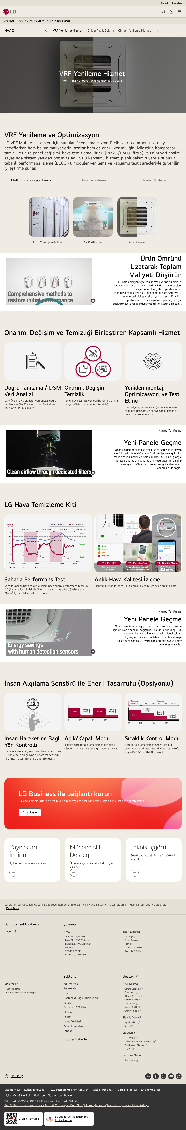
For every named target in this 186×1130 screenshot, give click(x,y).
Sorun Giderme (131, 999)
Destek (128, 976)
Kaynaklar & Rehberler (75, 954)
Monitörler (11, 984)
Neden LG (10, 931)
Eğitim (67, 1016)
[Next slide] (155, 30)
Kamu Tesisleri (72, 1021)
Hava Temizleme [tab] (93, 180)
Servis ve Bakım (35, 20)
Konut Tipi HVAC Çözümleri (77, 940)
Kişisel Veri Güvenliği (17, 1095)
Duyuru (127, 1048)
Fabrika (67, 1031)
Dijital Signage (131, 940)
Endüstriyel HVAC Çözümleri (78, 944)
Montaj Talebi (130, 1007)
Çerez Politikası (127, 1089)
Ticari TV (128, 944)
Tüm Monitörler (13, 989)
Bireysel (164, 3)
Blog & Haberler (75, 1039)
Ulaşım (67, 1012)
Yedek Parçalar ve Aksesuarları (138, 1041)
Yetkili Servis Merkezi (134, 1045)
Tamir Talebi (129, 1003)
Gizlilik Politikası (103, 1089)
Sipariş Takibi (130, 1022)
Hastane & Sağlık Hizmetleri (80, 998)
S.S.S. (126, 1026)
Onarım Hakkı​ (130, 1011)
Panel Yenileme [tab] (155, 180)
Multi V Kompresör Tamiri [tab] (31, 180)
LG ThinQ (128, 1037)
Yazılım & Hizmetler (133, 947)
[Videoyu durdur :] (93, 301)
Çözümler (69, 947)
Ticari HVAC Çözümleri (75, 936)
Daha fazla (12, 908)
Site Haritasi (12, 1089)
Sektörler (70, 976)
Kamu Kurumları (73, 1026)
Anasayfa (9, 20)
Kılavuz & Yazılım (132, 996)
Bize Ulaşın (177, 3)
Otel (66, 993)
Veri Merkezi (71, 983)
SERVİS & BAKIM (73, 951)
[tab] (68, 30)
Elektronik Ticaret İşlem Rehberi (54, 1095)
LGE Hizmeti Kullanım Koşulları (69, 1089)
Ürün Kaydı (129, 992)
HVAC (20, 20)
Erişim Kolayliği (150, 1089)
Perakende (69, 988)
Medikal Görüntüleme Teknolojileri (21, 992)
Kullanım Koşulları (35, 1089)
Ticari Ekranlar (131, 931)
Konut (67, 1002)
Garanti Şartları (131, 989)
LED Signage (130, 936)
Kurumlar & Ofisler (74, 1007)
